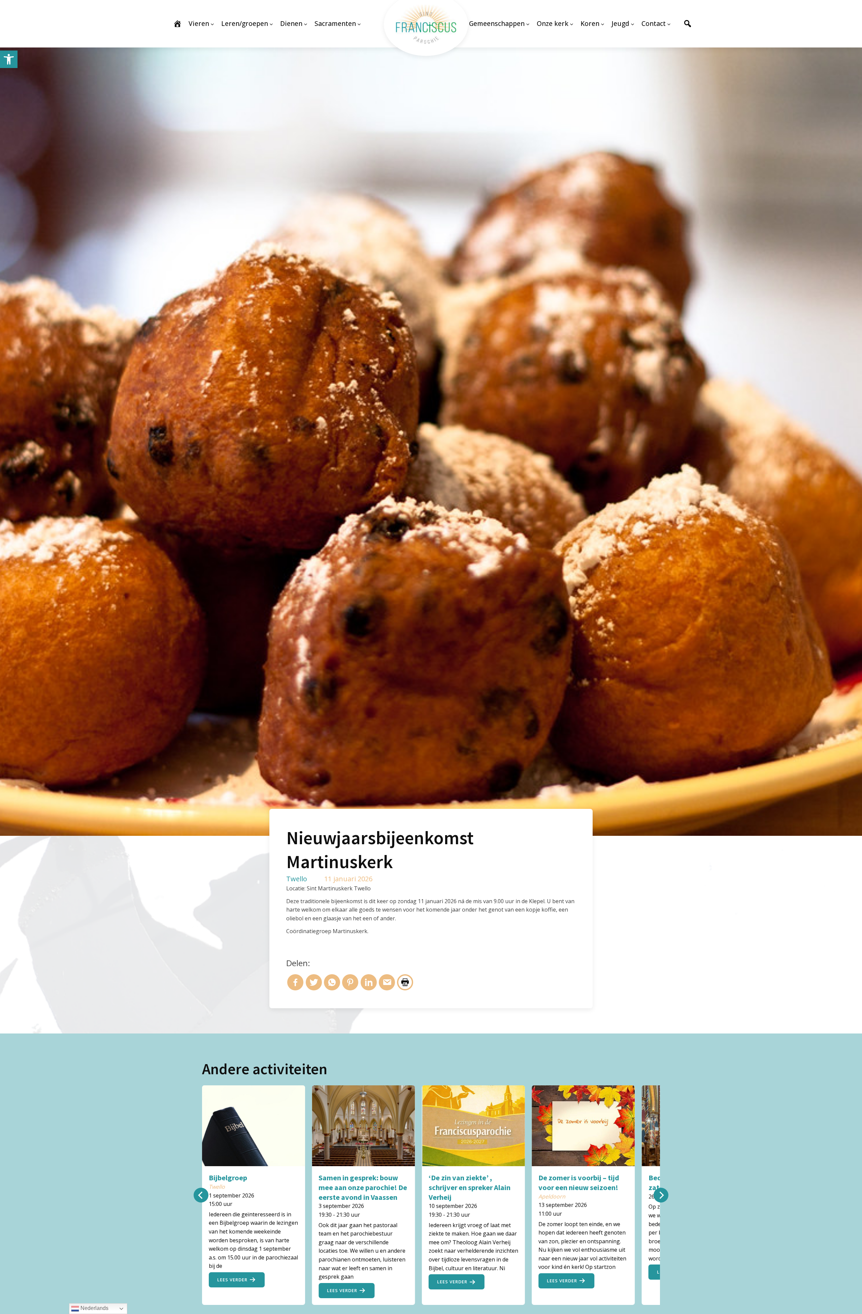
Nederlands (93, 1308)
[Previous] (201, 1195)
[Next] (661, 1195)
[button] (9, 59)
